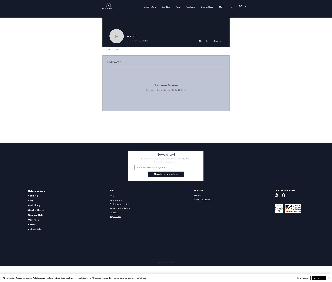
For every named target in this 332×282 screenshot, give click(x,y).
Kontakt (32, 224)
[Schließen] (328, 278)
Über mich (33, 219)
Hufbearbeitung (36, 191)
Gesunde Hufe (35, 215)
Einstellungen (302, 278)
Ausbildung (34, 205)
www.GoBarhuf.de (168, 263)
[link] (232, 6)
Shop (30, 200)
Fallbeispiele (34, 229)
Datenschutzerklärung (137, 278)
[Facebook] (283, 195)
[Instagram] (276, 195)
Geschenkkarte (36, 210)
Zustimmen (319, 278)
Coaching (33, 195)
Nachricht (203, 41)
